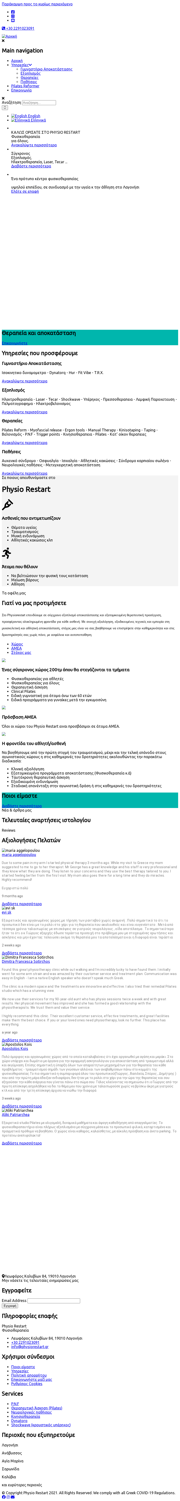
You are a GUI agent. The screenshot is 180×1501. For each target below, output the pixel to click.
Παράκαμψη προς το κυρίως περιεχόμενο (37, 4)
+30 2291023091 (19, 28)
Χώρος (17, 644)
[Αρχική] (9, 36)
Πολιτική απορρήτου (29, 1375)
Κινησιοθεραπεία (25, 1416)
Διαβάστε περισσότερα (31, 166)
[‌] (13, 12)
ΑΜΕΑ (16, 648)
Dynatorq (19, 1421)
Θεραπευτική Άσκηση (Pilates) (36, 1408)
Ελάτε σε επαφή (25, 191)
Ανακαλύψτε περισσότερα (34, 145)
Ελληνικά (38, 120)
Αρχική (17, 61)
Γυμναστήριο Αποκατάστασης (46, 69)
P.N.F (15, 1404)
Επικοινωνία (21, 90)
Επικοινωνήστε (14, 343)
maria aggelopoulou (19, 854)
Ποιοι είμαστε (23, 1367)
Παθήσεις (29, 82)
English (33, 116)
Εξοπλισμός (31, 73)
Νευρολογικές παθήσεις (31, 1412)
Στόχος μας (21, 652)
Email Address (14, 1300)
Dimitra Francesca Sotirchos (26, 961)
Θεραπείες (29, 77)
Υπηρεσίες (20, 65)
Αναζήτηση (11, 102)
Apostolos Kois (15, 1048)
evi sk (6, 912)
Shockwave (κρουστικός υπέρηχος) (41, 1425)
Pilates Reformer (25, 86)
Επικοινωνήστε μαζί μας (31, 1379)
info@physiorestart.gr (30, 1347)
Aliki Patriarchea (16, 1114)
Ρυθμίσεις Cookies (26, 1384)
